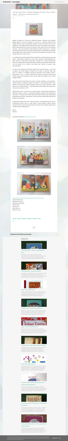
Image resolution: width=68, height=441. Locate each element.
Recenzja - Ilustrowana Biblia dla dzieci (28, 289)
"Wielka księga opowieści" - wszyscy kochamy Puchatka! (31, 271)
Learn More (54, 438)
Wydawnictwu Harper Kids (30, 116)
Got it (59, 438)
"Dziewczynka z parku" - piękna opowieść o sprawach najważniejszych (33, 345)
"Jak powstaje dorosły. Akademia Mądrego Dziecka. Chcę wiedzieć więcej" (28, 198)
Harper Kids (30, 218)
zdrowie (39, 218)
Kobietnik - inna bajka (11, 2)
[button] (13, 18)
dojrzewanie (24, 218)
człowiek (19, 218)
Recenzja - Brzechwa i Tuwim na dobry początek (29, 326)
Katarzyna (34, 218)
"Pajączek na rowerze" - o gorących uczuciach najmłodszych (31, 308)
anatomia (14, 218)
